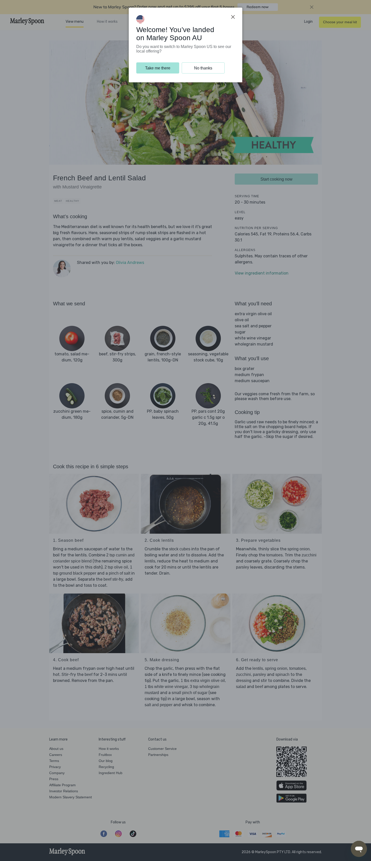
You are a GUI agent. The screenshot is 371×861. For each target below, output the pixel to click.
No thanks (203, 68)
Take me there (157, 68)
